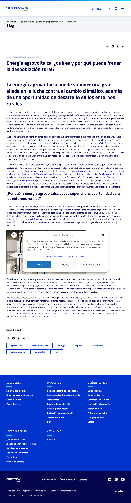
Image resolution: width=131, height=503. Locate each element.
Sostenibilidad (95, 408)
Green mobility (13, 399)
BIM (49, 421)
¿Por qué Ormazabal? (16, 439)
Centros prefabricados (58, 408)
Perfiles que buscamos (17, 448)
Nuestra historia (96, 395)
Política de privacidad (75, 256)
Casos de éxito (13, 404)
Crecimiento (12, 457)
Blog (14, 21)
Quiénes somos (97, 383)
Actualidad (54, 431)
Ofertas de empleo (15, 461)
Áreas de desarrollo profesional (21, 443)
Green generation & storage (19, 395)
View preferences (92, 264)
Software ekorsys (55, 417)
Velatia (91, 421)
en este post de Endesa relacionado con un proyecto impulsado (52, 313)
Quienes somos (95, 390)
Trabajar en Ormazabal (17, 452)
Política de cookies (54, 256)
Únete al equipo (16, 431)
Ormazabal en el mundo (99, 399)
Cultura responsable (97, 413)
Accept (39, 264)
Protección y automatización (60, 413)
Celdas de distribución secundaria (63, 395)
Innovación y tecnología (99, 404)
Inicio (8, 21)
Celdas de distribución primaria (62, 390)
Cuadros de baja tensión (58, 404)
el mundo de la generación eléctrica (90, 149)
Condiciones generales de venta (63, 490)
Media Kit (51, 439)
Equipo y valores (96, 417)
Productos (54, 383)
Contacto (83, 479)
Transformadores (55, 399)
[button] (102, 234)
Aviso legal (10, 490)
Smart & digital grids (16, 390)
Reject (65, 264)
